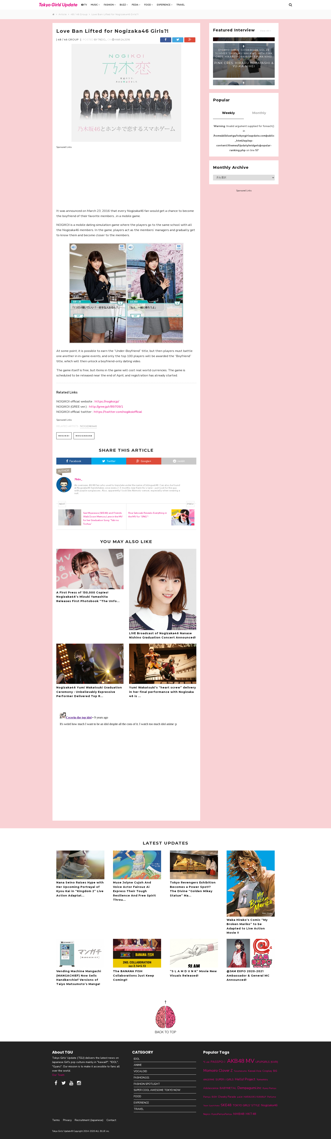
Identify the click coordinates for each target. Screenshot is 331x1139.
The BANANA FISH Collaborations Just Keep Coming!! (133, 975)
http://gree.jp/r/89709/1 (106, 406)
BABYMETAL (228, 1088)
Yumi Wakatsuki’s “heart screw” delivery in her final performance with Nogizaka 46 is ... (162, 692)
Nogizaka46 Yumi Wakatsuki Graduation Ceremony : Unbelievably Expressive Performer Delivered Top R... (89, 692)
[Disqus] (126, 759)
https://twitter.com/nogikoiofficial (118, 412)
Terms (56, 1120)
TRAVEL (180, 4)
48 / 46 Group (80, 14)
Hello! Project (245, 1079)
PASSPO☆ (218, 1062)
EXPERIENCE (164, 4)
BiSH (214, 1096)
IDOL (137, 1059)
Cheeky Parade (227, 1097)
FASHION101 (141, 1077)
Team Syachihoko (211, 1105)
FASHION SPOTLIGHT (147, 1084)
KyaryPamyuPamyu (221, 1114)
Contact (111, 1120)
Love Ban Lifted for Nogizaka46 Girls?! (115, 14)
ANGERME (208, 1079)
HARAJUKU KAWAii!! (255, 1096)
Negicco (206, 1114)
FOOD (148, 4)
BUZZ (123, 4)
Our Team (58, 1075)
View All (265, 31)
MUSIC (94, 4)
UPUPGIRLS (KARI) (267, 1062)
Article (63, 14)
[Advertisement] (126, 176)
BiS (275, 1071)
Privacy (67, 1120)
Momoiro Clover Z (218, 1070)
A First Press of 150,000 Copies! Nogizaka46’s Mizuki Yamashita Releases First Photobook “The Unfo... (88, 597)
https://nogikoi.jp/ (106, 401)
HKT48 (251, 1114)
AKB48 (235, 1061)
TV (85, 4)
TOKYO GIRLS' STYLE (246, 1105)
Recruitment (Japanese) (89, 1120)
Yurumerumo (240, 1071)
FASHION (109, 4)
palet (240, 1096)
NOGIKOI (64, 436)
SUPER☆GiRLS (224, 1079)
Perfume (271, 1096)
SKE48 (226, 1105)
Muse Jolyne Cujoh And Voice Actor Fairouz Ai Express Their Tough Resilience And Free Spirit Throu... (134, 891)
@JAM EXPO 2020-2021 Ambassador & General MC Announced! (248, 975)
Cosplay (267, 1071)
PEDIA (135, 4)
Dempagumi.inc (249, 1088)
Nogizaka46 (88, 426)
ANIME (138, 1065)
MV (250, 1061)
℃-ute (206, 1062)
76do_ (102, 39)
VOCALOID (140, 1071)
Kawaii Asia (254, 1071)
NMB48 (238, 1114)
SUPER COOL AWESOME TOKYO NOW (157, 1090)
